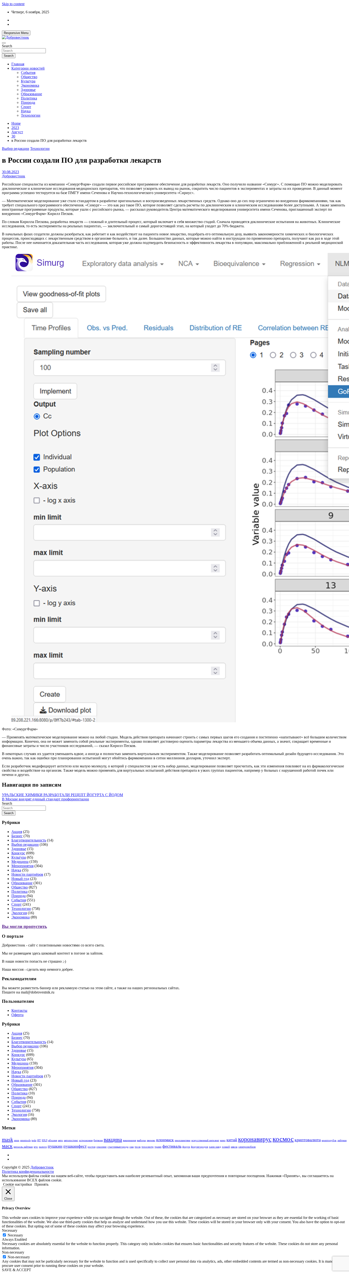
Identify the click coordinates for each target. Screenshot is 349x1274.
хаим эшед (215, 1147)
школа (234, 1147)
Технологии (30, 115)
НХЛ (44, 1140)
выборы (141, 1140)
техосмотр (147, 1147)
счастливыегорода (118, 1147)
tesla (34, 1140)
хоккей (226, 1147)
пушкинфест (75, 1146)
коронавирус (255, 1139)
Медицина (19, 862)
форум (186, 1147)
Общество (29, 77)
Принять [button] (41, 1184)
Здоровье (28, 90)
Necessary (15, 1235)
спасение (101, 1147)
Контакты (19, 1010)
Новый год (20, 879)
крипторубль (329, 1140)
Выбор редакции (15, 149)
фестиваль (171, 1146)
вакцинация (129, 1140)
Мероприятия (22, 866)
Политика (29, 98)
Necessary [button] (9, 1230)
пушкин (55, 1146)
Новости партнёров (27, 874)
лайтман (342, 1140)
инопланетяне (182, 1140)
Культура (28, 81)
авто (60, 1140)
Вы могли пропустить (24, 926)
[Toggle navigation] (4, 43)
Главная (17, 64)
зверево (151, 1140)
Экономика (30, 85)
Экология (19, 913)
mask (7, 1139)
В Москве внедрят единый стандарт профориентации (45, 799)
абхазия (52, 1140)
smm (16, 1140)
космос (283, 1139)
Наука (26, 111)
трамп (158, 1147)
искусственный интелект (205, 1140)
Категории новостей (28, 68)
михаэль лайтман (23, 1147)
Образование (31, 94)
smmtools (25, 1140)
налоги (43, 1147)
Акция (16, 832)
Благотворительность (28, 840)
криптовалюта (308, 1139)
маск (7, 1146)
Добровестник (13, 176)
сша (131, 1147)
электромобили (247, 1147)
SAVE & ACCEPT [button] (16, 1270)
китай (231, 1139)
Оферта (17, 1015)
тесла (138, 1147)
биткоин (98, 1140)
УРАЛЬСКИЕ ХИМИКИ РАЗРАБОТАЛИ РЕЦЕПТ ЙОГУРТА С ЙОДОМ (62, 795)
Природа (28, 102)
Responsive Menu (16, 33)
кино (223, 1140)
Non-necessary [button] (13, 1252)
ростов (91, 1147)
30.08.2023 (10, 172)
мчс (36, 1147)
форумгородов (199, 1147)
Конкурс (18, 853)
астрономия (86, 1140)
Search (7, 46)
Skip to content (13, 4)
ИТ (39, 1140)
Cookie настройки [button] (17, 1184)
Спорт (26, 107)
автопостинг (71, 1140)
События (28, 73)
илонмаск (165, 1139)
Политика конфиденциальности (28, 1171)
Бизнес (17, 836)
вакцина (113, 1139)
